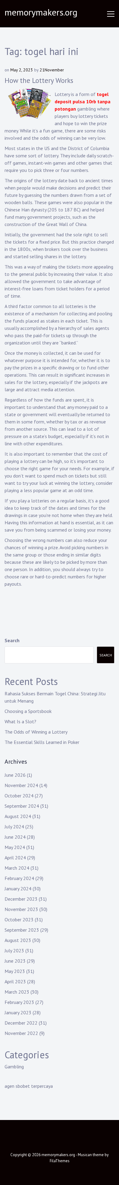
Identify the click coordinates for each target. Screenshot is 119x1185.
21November (52, 70)
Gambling (14, 1066)
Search (12, 640)
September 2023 (22, 930)
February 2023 (19, 1002)
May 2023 (15, 971)
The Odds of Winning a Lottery (36, 732)
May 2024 (15, 847)
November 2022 (21, 1033)
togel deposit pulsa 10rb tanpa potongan (82, 101)
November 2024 (21, 785)
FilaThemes (60, 1160)
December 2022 (21, 1023)
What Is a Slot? (20, 721)
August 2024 (18, 816)
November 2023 (21, 909)
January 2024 (18, 888)
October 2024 (19, 796)
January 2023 (18, 1012)
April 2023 (15, 981)
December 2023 (21, 899)
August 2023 (18, 940)
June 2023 (15, 961)
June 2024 (15, 837)
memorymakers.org (41, 12)
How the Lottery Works (39, 80)
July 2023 (14, 950)
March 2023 (17, 992)
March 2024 (17, 868)
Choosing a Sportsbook (28, 711)
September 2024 (22, 806)
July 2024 (14, 827)
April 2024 (15, 858)
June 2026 (15, 775)
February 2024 (19, 878)
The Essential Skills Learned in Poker (42, 742)
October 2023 (19, 919)
